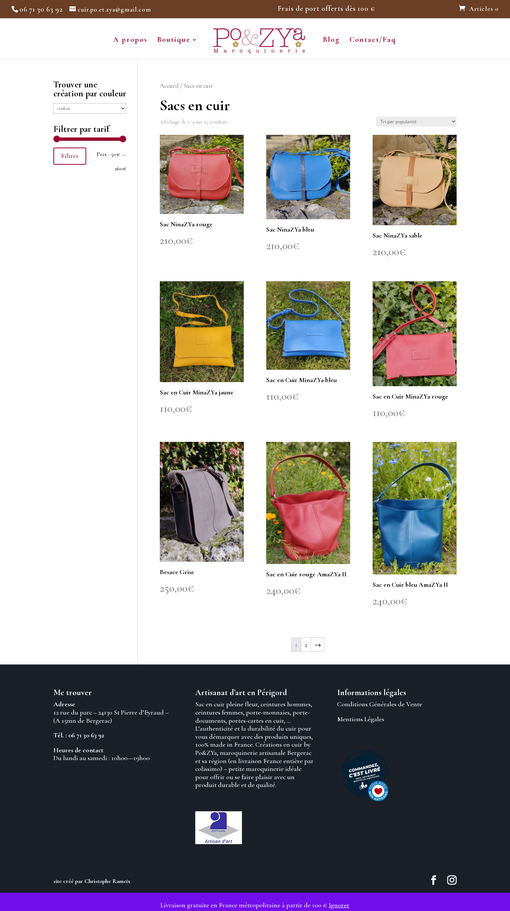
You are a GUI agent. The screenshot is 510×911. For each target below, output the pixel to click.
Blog (331, 40)
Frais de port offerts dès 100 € (326, 9)
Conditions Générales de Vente (379, 704)
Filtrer (70, 156)
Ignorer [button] (339, 905)
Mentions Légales (360, 719)
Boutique (173, 40)
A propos (130, 40)
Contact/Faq (372, 40)
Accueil (169, 86)
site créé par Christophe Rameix (91, 881)
